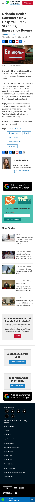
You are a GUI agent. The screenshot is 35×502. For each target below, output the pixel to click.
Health (26, 133)
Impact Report (8, 476)
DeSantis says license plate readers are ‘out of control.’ (24, 271)
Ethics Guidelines (9, 443)
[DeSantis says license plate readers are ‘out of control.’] (8, 269)
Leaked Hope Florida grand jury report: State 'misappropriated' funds (24, 256)
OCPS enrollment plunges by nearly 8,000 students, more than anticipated (24, 303)
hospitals (12, 146)
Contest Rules (8, 460)
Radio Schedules (9, 426)
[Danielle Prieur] (6, 163)
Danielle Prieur (10, 34)
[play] (3, 500)
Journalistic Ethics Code (17, 355)
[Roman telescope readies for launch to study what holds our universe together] (8, 238)
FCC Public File (8, 464)
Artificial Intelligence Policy (12, 447)
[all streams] (32, 499)
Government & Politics (23, 251)
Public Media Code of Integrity (17, 379)
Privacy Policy (8, 455)
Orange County (14, 133)
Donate (29, 3)
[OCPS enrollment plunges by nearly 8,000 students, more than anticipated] (8, 301)
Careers (6, 430)
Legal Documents (9, 439)
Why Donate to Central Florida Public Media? (17, 320)
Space (18, 234)
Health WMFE (13, 137)
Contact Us (7, 435)
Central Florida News (16, 129)
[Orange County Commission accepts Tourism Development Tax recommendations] (8, 284)
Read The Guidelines (17, 361)
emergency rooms (15, 142)
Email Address (9, 212)
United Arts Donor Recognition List (14, 472)
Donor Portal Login (9, 468)
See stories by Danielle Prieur (21, 171)
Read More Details (17, 385)
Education (19, 298)
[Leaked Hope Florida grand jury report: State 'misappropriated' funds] (8, 255)
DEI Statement (8, 451)
